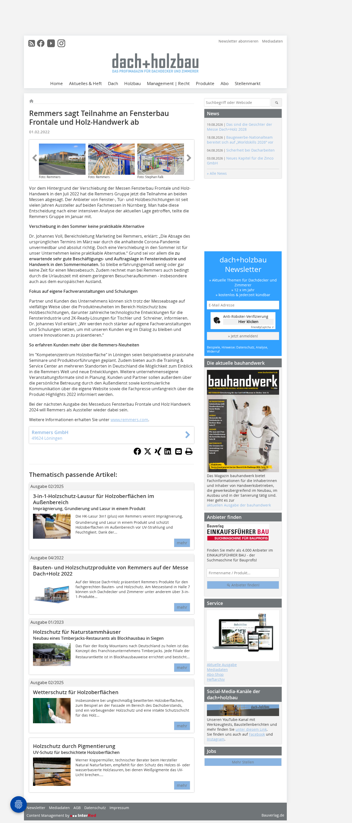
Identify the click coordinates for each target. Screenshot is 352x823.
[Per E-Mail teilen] (178, 451)
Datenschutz (95, 807)
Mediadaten (272, 41)
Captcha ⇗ (262, 327)
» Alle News (217, 173)
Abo (225, 83)
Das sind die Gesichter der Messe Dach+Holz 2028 (239, 127)
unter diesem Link (251, 729)
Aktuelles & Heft (85, 83)
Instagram (215, 739)
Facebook (257, 734)
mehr (182, 543)
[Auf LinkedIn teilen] (168, 453)
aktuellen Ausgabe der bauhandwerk (239, 505)
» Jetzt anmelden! (243, 336)
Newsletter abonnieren (238, 41)
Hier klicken (248, 321)
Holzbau (132, 83)
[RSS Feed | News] (32, 43)
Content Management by (48, 815)
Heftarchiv (216, 679)
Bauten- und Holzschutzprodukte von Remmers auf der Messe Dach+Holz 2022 (110, 570)
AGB (77, 807)
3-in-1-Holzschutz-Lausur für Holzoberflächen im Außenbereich (93, 499)
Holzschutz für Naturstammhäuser (77, 631)
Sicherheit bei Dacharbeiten (241, 150)
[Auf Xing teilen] (158, 453)
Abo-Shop (215, 674)
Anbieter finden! (244, 585)
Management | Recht (168, 83)
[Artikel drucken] (189, 451)
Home (56, 83)
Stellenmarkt (248, 83)
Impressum (119, 807)
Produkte (205, 83)
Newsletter (36, 807)
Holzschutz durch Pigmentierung (74, 746)
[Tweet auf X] (148, 453)
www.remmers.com (129, 419)
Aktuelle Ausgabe (222, 664)
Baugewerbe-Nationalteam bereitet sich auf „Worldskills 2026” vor (240, 140)
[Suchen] (277, 102)
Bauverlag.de (273, 815)
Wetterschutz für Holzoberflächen (76, 692)
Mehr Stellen (243, 762)
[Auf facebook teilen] (137, 453)
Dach (113, 83)
